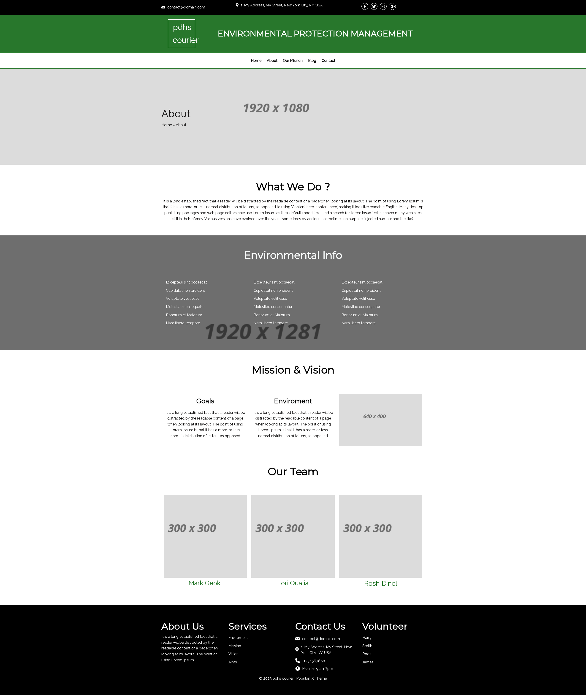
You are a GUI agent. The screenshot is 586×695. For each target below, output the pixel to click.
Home (166, 125)
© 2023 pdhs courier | (277, 678)
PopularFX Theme (311, 678)
